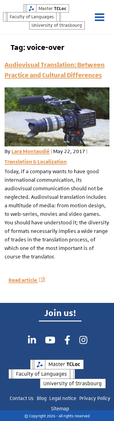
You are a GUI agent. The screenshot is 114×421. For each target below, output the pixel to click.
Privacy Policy (94, 398)
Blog (42, 398)
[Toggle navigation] (102, 17)
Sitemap (60, 408)
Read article (23, 280)
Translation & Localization (36, 162)
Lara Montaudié (31, 151)
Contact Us (22, 398)
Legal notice (62, 398)
